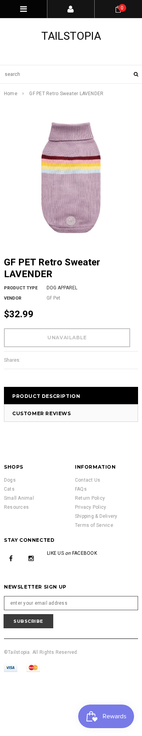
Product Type (20, 288)
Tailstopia (71, 35)
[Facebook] (11, 558)
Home (10, 93)
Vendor (12, 298)
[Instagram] (31, 558)
